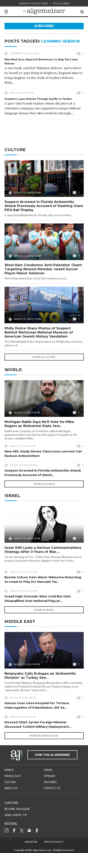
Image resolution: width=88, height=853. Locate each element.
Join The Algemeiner (52, 755)
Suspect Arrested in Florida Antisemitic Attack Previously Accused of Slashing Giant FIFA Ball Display (44, 206)
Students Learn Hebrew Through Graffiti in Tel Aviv (38, 99)
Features (50, 782)
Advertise (31, 841)
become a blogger (17, 809)
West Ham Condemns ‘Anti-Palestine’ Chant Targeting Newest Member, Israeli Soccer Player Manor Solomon (43, 269)
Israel (48, 770)
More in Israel (44, 609)
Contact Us (52, 788)
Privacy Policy (53, 841)
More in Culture (44, 356)
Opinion (49, 776)
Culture (10, 782)
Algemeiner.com (42, 850)
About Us (11, 788)
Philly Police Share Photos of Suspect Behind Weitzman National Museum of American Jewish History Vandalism (39, 332)
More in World (44, 483)
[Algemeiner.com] (44, 11)
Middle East (13, 776)
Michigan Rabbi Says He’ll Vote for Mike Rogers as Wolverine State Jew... (39, 424)
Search (82, 11)
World (9, 770)
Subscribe (44, 26)
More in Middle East (44, 735)
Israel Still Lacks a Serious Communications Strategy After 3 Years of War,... (43, 550)
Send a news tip (16, 815)
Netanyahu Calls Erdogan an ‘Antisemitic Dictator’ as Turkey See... (40, 676)
